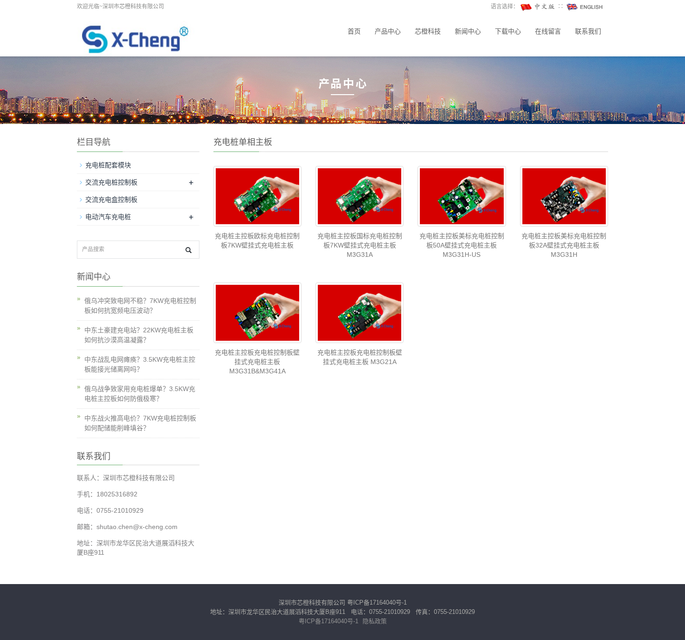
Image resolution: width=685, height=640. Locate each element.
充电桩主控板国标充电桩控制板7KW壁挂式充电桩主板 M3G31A (359, 245)
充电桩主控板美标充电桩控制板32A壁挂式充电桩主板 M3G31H (563, 245)
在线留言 (548, 31)
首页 (354, 31)
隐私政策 (375, 621)
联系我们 (588, 31)
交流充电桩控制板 (111, 182)
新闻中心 (468, 31)
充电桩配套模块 (108, 165)
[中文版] (538, 6)
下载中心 (508, 31)
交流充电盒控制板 (111, 199)
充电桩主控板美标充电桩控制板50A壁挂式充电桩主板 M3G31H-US (461, 245)
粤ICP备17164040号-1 (377, 602)
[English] (584, 6)
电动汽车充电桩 (108, 216)
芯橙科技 (428, 31)
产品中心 (388, 31)
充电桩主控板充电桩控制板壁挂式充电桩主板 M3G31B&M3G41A (257, 362)
